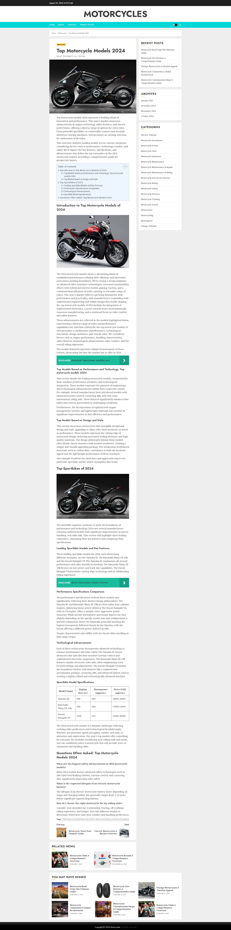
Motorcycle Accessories (152, 140)
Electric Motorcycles (97, 819)
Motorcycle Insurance (151, 156)
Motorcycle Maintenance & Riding (157, 172)
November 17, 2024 (70, 56)
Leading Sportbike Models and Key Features (83, 185)
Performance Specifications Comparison (81, 188)
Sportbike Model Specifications (77, 194)
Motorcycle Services (150, 194)
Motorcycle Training (150, 199)
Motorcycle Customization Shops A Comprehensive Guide (124, 907)
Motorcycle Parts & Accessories (155, 178)
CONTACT (72, 25)
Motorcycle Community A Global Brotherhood (80, 908)
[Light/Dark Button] (175, 25)
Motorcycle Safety (149, 188)
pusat (60, 56)
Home (52, 25)
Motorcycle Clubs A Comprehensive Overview (79, 858)
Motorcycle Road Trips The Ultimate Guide (79, 889)
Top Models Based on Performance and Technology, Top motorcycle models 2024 (93, 175)
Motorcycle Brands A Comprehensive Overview (122, 858)
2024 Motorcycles (69, 819)
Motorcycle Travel (149, 204)
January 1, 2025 (77, 864)
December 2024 (148, 105)
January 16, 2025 (77, 895)
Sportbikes (124, 819)
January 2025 (147, 100)
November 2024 (148, 111)
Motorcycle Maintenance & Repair (157, 167)
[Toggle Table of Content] (124, 167)
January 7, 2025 (77, 913)
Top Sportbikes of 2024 (71, 182)
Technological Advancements (77, 191)
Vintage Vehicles (148, 226)
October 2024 (147, 116)
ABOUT (61, 25)
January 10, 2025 (163, 893)
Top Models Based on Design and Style (81, 179)
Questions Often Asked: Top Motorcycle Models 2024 (86, 197)
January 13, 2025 (120, 895)
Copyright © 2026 (102, 927)
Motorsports (146, 220)
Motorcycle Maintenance (152, 161)
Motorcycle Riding (149, 183)
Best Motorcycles (82, 819)
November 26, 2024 (120, 864)
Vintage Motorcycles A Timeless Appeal (159, 66)
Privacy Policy (87, 25)
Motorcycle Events (149, 145)
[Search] (180, 24)
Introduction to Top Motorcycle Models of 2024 (83, 170)
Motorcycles (115, 14)
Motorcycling (147, 215)
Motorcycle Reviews (112, 819)
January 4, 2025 (120, 915)
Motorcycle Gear (148, 151)
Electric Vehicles (148, 135)
